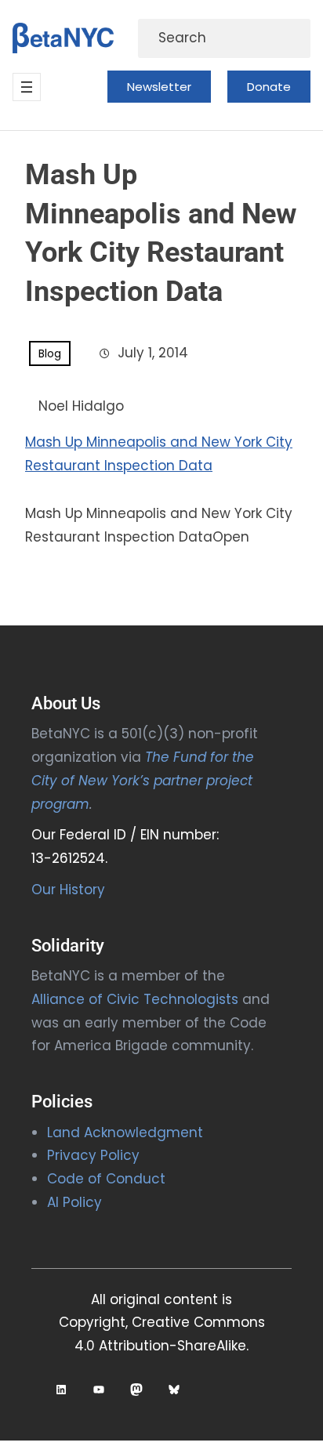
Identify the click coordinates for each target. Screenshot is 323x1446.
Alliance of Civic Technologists (134, 999)
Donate (269, 86)
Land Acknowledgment (125, 1132)
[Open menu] (27, 87)
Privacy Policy (93, 1155)
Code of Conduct (106, 1178)
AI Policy (74, 1202)
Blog (49, 353)
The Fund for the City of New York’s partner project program (142, 781)
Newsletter (159, 86)
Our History (68, 889)
